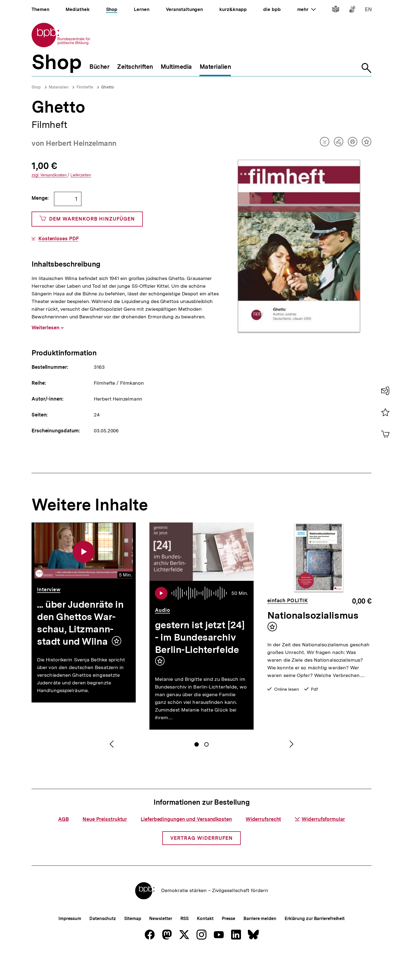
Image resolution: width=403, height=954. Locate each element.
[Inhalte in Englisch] (368, 10)
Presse (228, 918)
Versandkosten (50, 175)
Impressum (69, 918)
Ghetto (107, 87)
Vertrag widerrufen (201, 838)
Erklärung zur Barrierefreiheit (315, 918)
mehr (306, 9)
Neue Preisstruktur (105, 819)
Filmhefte (84, 87)
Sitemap (132, 918)
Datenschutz (102, 918)
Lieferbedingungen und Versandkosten (186, 819)
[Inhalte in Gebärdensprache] (352, 10)
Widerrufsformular (323, 819)
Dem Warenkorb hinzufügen (92, 219)
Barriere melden (259, 918)
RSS (184, 918)
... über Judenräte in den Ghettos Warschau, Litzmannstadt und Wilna (80, 623)
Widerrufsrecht (263, 819)
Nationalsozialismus (312, 615)
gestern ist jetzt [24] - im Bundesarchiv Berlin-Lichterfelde (200, 637)
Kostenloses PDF (58, 239)
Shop (36, 87)
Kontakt (205, 918)
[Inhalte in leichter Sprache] (335, 10)
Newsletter (160, 918)
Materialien (59, 87)
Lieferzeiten (80, 175)
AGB (63, 819)
